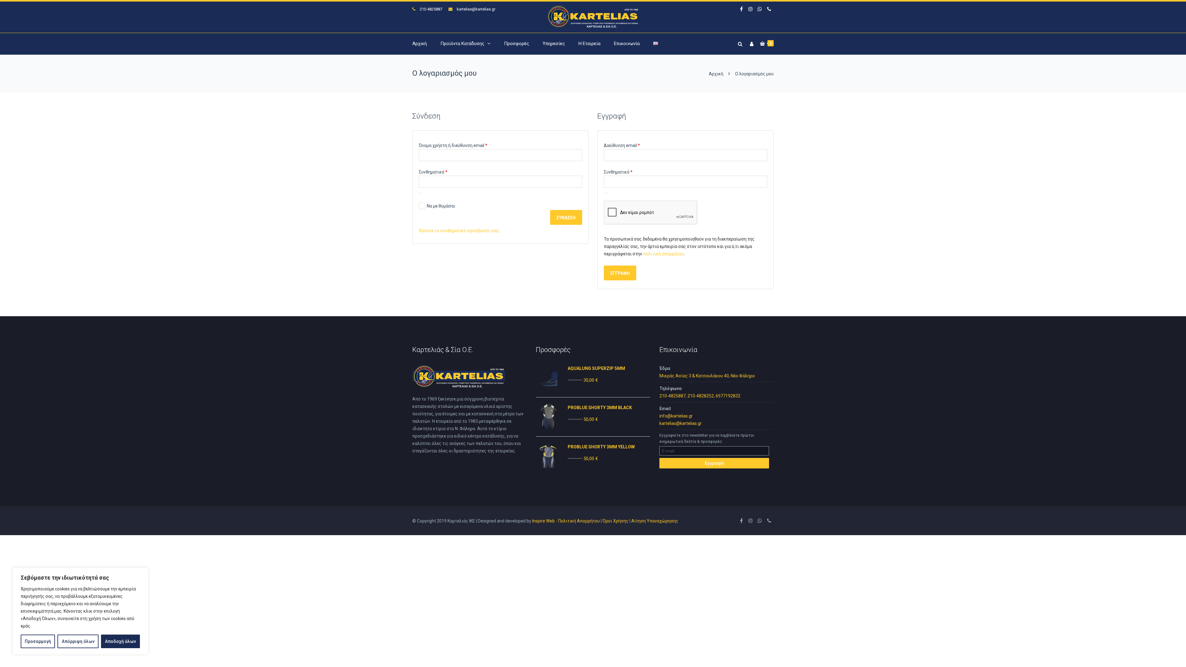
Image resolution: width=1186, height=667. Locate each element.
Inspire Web (543, 520)
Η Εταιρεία (589, 43)
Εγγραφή (620, 273)
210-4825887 (672, 395)
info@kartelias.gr (676, 415)
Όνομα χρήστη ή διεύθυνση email (464, 145)
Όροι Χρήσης (616, 520)
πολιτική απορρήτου (663, 253)
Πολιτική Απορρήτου (579, 520)
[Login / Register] (750, 42)
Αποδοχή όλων (120, 641)
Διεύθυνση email (633, 145)
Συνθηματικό (444, 171)
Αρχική (419, 43)
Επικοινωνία (627, 43)
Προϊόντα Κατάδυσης (462, 43)
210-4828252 (701, 395)
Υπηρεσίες (554, 43)
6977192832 (728, 395)
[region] (80, 611)
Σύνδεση (566, 217)
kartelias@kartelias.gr (476, 9)
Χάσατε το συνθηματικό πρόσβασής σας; (459, 230)
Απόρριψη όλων (78, 641)
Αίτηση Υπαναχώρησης (654, 520)
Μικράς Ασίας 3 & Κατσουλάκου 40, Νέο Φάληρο (707, 375)
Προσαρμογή (38, 641)
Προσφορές (516, 43)
